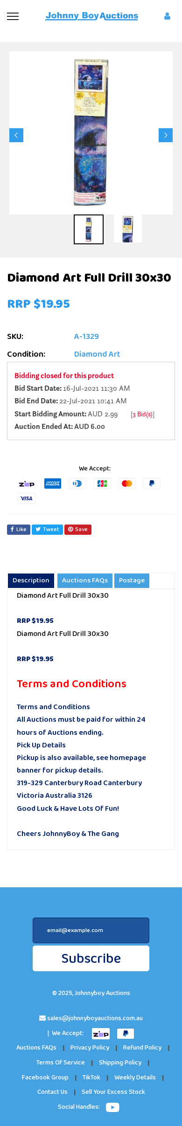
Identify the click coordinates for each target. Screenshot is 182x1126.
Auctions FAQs (36, 1048)
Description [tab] (31, 580)
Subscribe (91, 958)
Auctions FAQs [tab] (85, 580)
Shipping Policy (120, 1063)
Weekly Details (135, 1078)
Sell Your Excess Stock (113, 1092)
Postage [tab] (132, 580)
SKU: (15, 337)
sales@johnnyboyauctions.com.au (95, 1018)
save (81, 529)
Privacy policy (89, 1048)
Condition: (26, 354)
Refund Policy (142, 1048)
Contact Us (52, 1092)
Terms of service (60, 1063)
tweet (51, 529)
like (21, 529)
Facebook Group (45, 1078)
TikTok (91, 1078)
